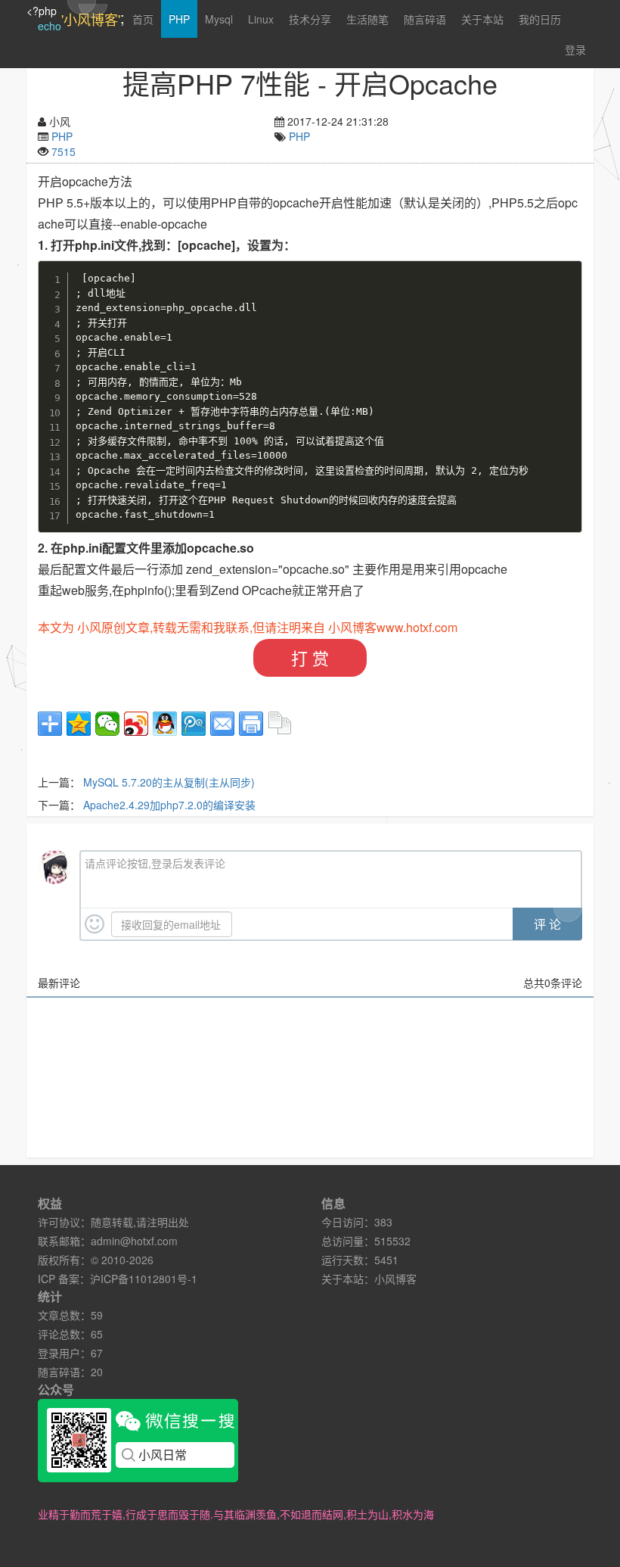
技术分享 (310, 18)
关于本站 (482, 18)
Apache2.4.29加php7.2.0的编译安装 (169, 804)
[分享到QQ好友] (165, 724)
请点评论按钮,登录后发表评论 (155, 863)
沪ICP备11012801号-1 (143, 1278)
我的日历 (540, 18)
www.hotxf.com (417, 627)
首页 (142, 18)
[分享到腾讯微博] (193, 724)
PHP (179, 18)
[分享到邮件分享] (222, 724)
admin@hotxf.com (134, 1240)
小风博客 (395, 1278)
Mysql (219, 18)
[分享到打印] (251, 724)
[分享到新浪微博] (136, 724)
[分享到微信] (107, 724)
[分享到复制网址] (280, 724)
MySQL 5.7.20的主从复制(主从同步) (169, 782)
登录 (575, 49)
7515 (63, 151)
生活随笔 (367, 18)
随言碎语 (425, 18)
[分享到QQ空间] (79, 724)
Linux (261, 18)
